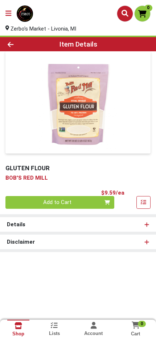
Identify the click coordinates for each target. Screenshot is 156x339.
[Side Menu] (8, 13)
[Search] (125, 13)
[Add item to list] (143, 202)
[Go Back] (23, 44)
